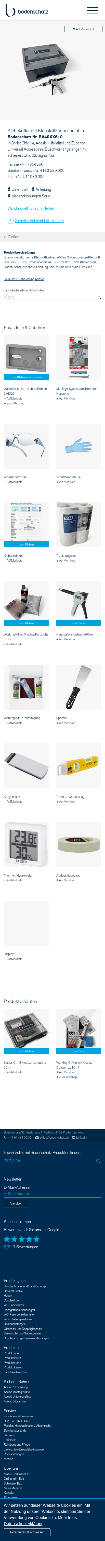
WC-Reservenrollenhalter (19, 1314)
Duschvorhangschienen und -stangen (26, 1338)
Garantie (9, 1435)
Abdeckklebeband (68, 876)
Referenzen (11, 1497)
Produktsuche (12, 1363)
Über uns (11, 1468)
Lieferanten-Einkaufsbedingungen (24, 1449)
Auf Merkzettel (85, 29)
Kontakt (9, 1493)
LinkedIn (81, 1138)
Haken (8, 1296)
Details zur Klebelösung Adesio (24, 279)
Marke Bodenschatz (16, 1474)
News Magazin (13, 1488)
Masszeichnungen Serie (30, 196)
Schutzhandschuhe (68, 477)
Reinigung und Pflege (17, 1445)
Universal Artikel (13, 1291)
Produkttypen (14, 1281)
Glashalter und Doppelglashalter (23, 1329)
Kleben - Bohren (17, 1382)
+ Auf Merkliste (13, 398)
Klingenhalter (12, 797)
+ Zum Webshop (14, 403)
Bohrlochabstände (15, 1431)
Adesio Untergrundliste (17, 1397)
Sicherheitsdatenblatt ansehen (39, 221)
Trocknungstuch (66, 556)
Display (9, 954)
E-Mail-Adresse (17, 1187)
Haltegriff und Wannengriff (19, 1310)
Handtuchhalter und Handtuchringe (25, 1286)
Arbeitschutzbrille (15, 477)
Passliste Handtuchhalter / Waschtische (27, 1426)
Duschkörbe (11, 1300)
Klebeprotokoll (13, 556)
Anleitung (43, 189)
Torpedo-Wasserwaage (71, 797)
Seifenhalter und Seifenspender (23, 1333)
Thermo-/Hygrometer (18, 876)
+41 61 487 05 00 (20, 1138)
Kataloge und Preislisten (18, 1416)
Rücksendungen (14, 1454)
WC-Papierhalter (14, 1305)
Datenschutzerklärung (24, 1524)
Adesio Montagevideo (17, 1392)
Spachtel (62, 718)
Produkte (11, 1348)
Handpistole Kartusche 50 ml (75, 634)
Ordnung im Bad (14, 1479)
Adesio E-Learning (15, 1401)
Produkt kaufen (13, 1367)
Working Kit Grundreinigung (22, 718)
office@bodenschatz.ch (54, 1138)
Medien (8, 1459)
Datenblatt (19, 189)
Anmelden (16, 1204)
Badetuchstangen (14, 1324)
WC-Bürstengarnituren (18, 1319)
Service (10, 1411)
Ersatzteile (10, 1440)
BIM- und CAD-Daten (17, 1421)
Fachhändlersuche (15, 1372)
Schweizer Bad (13, 1483)
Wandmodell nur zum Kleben (31, 208)
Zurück (13, 237)
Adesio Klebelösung (16, 1387)
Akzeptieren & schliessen (27, 1532)
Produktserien (12, 1358)
